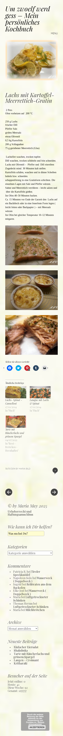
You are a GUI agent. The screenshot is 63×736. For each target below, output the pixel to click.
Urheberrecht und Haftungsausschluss (20, 513)
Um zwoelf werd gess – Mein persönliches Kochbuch (27, 18)
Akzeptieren (37, 727)
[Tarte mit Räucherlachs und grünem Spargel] (15, 422)
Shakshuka (21, 650)
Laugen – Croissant (26, 660)
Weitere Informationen (36, 723)
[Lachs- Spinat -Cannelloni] (15, 392)
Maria (22, 468)
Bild (28, 468)
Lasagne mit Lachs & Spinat (39, 401)
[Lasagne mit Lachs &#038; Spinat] (40, 392)
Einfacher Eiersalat (26, 647)
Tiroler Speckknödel (26, 573)
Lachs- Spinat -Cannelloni (13, 401)
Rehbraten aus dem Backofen (32, 585)
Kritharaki (20, 663)
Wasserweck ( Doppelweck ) (29, 592)
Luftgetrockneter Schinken (30, 598)
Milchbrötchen (35, 610)
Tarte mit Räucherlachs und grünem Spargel (14, 433)
